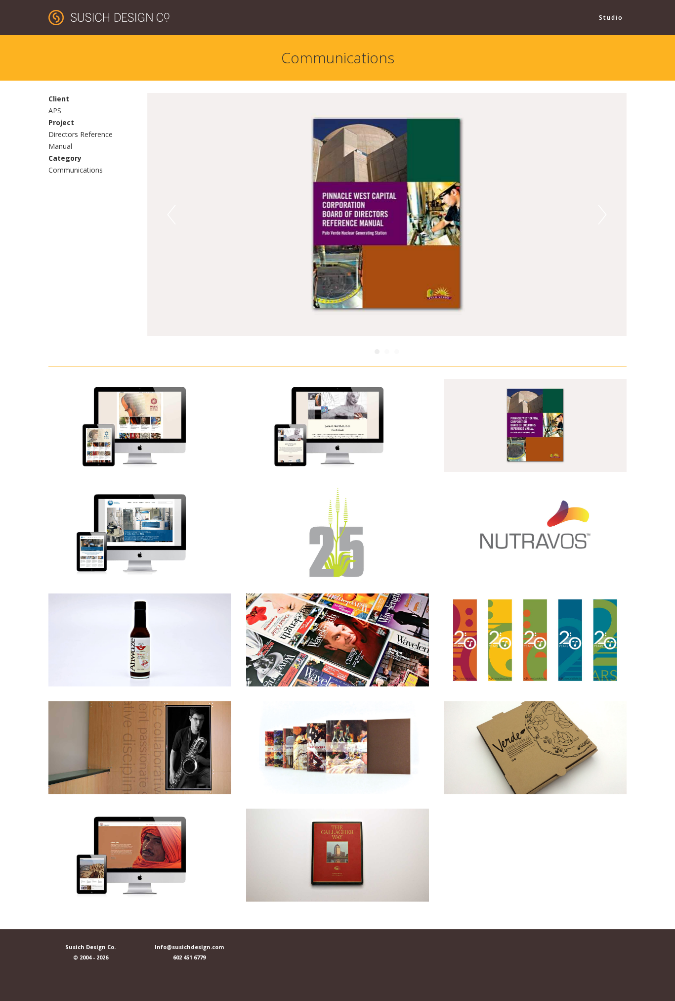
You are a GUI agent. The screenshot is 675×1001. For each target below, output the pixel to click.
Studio (611, 17)
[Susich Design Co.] (108, 16)
